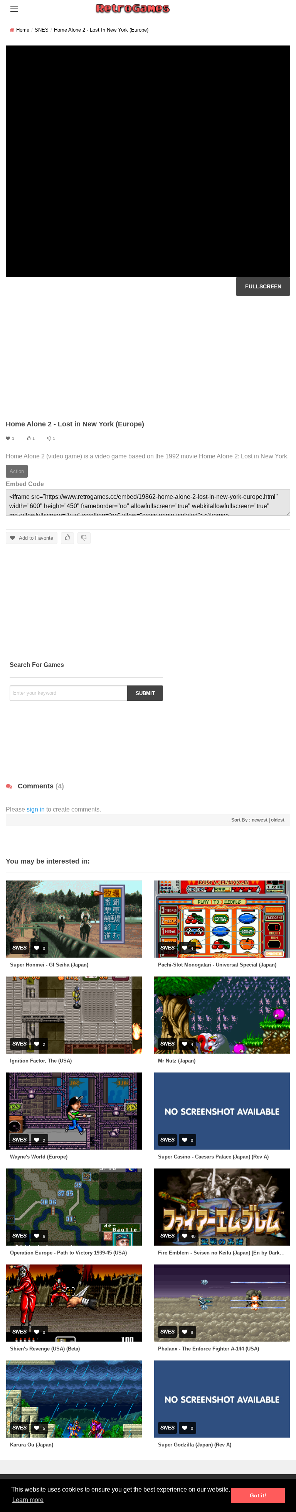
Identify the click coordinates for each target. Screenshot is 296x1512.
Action (17, 471)
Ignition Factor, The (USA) (41, 1061)
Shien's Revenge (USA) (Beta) (45, 1349)
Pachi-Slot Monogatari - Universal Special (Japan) (217, 965)
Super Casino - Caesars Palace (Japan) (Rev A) (213, 1157)
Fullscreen (263, 286)
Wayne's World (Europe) (38, 1157)
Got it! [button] (258, 1495)
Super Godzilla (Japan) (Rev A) (194, 1445)
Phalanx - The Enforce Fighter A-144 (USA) (208, 1349)
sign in (36, 809)
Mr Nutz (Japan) (176, 1061)
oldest (277, 820)
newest (259, 820)
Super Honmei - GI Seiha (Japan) (49, 965)
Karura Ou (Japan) (31, 1445)
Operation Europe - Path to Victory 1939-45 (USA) (68, 1253)
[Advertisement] (148, 358)
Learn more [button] (28, 1500)
